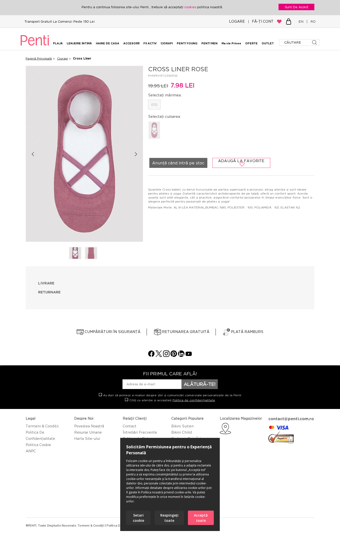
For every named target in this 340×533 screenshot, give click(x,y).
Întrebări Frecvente (140, 432)
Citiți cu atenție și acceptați (171, 400)
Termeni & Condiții (42, 426)
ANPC (31, 451)
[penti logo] (35, 46)
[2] (91, 253)
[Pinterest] (173, 355)
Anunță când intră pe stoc (178, 162)
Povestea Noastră (89, 426)
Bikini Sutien (182, 426)
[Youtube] (188, 355)
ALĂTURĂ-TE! (200, 384)
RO (312, 21)
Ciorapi (62, 58)
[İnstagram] (166, 355)
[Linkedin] (181, 355)
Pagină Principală (39, 58)
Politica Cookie (38, 445)
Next (136, 154)
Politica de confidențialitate (193, 400)
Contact (129, 426)
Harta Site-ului (87, 438)
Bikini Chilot (181, 432)
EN (301, 21)
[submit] (315, 42)
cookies (190, 7)
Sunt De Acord (296, 7)
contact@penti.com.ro (291, 418)
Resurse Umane (88, 432)
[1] (75, 253)
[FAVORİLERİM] (279, 21)
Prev (32, 154)
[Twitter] (159, 355)
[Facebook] (151, 355)
